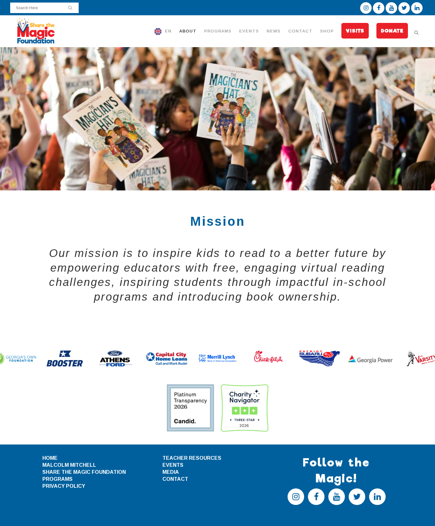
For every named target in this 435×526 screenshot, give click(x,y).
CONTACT (175, 479)
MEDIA (170, 472)
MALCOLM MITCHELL (69, 465)
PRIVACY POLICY (63, 486)
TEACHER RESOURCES (191, 458)
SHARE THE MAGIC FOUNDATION (84, 472)
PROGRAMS (57, 479)
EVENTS (172, 465)
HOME (50, 458)
